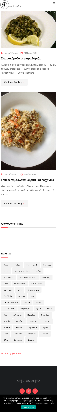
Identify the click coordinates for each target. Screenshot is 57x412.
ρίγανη (45, 327)
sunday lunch (32, 265)
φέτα (6, 340)
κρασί (38, 309)
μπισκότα (45, 315)
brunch (6, 265)
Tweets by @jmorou (11, 353)
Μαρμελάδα (8, 277)
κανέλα (27, 302)
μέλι (5, 315)
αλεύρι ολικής (36, 283)
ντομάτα (19, 321)
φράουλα (18, 340)
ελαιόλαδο (8, 296)
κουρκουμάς (25, 309)
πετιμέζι (7, 327)
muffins (18, 265)
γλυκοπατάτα (33, 290)
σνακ (6, 334)
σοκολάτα (18, 334)
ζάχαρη (21, 296)
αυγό (20, 290)
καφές (38, 302)
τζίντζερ (44, 334)
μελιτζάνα (17, 315)
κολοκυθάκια (9, 309)
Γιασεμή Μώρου (11, 53)
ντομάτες (33, 321)
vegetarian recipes (22, 271)
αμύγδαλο (8, 290)
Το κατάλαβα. (28, 407)
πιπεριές (19, 327)
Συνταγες (46, 277)
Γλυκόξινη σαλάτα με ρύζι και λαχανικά (27, 180)
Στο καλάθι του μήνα (27, 277)
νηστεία (7, 321)
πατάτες (46, 321)
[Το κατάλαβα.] (53, 403)
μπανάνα (31, 315)
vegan (6, 271)
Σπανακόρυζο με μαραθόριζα (21, 58)
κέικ (32, 296)
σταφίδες (32, 334)
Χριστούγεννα (19, 283)
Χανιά (6, 283)
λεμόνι (49, 309)
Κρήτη (38, 271)
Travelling (47, 265)
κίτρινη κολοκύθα (11, 302)
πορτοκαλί (32, 327)
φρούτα (31, 340)
